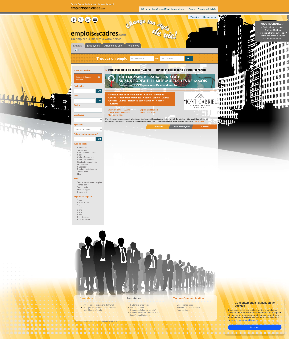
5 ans (79, 215)
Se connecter (209, 17)
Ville (157, 58)
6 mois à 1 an (83, 203)
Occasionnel (82, 164)
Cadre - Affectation (85, 160)
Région (77, 105)
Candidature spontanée (87, 162)
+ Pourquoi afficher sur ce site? (272, 33)
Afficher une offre (113, 45)
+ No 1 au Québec (272, 30)
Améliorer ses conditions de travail (99, 305)
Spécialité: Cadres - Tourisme (84, 78)
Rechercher (79, 86)
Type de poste (80, 144)
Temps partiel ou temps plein (89, 182)
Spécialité (78, 124)
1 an (79, 205)
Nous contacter (183, 310)
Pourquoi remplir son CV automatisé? (100, 307)
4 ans (79, 212)
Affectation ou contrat (86, 152)
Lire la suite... (199, 121)
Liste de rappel (83, 190)
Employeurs (93, 45)
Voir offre (158, 126)
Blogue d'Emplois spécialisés (202, 9)
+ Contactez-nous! (272, 38)
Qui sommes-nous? (185, 305)
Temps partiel (83, 185)
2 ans (79, 208)
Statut (76, 178)
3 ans (79, 210)
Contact (205, 126)
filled (79, 174)
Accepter (254, 327)
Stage (79, 155)
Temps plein (82, 172)
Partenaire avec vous (139, 305)
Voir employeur (182, 126)
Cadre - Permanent (85, 157)
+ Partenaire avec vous (272, 27)
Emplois (77, 45)
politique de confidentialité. (246, 320)
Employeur (79, 115)
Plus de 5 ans (83, 217)
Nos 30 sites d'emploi (93, 310)
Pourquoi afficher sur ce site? (143, 310)
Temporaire (82, 150)
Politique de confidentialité (188, 307)
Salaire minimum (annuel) (86, 134)
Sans (79, 200)
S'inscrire (194, 17)
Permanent (82, 148)
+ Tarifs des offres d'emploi (272, 35)
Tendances (133, 45)
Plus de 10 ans (83, 220)
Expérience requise (83, 196)
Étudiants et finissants (87, 169)
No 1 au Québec (137, 307)
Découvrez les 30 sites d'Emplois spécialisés (162, 9)
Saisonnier (81, 167)
